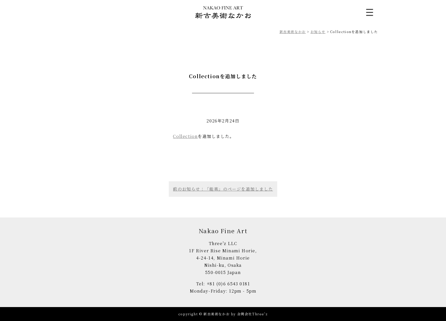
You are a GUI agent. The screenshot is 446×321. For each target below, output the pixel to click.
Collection (185, 136)
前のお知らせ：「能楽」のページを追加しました (223, 189)
